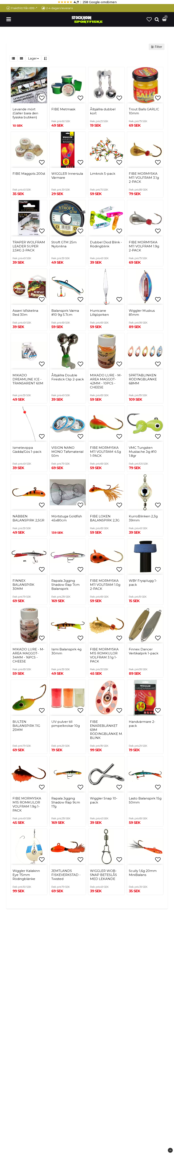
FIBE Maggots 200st (29, 174)
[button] (149, 19)
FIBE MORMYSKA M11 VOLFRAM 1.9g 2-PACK (144, 246)
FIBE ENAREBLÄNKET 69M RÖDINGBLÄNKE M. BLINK (106, 730)
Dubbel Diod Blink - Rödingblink (106, 244)
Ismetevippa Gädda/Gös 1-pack (27, 450)
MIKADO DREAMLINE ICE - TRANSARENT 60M (28, 379)
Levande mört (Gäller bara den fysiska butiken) (25, 113)
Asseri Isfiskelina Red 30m (25, 313)
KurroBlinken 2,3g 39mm (143, 518)
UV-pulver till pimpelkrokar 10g (65, 724)
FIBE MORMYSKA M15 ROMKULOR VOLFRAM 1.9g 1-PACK (27, 804)
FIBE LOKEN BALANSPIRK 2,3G (104, 518)
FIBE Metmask (63, 109)
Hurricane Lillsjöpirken (99, 313)
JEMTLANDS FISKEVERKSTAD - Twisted (66, 875)
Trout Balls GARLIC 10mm (144, 111)
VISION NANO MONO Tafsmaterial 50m (67, 452)
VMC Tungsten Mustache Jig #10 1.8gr (143, 452)
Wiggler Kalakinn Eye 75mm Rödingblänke (26, 875)
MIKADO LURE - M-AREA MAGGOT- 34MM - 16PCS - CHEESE (28, 655)
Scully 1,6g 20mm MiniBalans (143, 873)
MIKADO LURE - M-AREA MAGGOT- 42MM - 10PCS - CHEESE (106, 381)
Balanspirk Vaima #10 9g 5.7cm (65, 313)
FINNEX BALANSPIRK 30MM (23, 585)
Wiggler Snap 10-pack (103, 800)
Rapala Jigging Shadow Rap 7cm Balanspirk (65, 585)
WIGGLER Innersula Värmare (67, 176)
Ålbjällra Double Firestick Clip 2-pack (67, 377)
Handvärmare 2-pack (142, 724)
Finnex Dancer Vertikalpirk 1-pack (143, 651)
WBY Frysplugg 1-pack (143, 583)
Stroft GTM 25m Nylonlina (64, 244)
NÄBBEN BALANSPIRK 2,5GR (28, 518)
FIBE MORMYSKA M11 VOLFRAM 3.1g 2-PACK (144, 178)
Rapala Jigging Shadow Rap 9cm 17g (65, 802)
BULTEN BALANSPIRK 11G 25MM (26, 726)
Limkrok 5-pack (102, 174)
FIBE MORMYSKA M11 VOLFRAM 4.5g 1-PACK (105, 452)
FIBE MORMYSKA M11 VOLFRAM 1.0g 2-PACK (105, 585)
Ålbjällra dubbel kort (102, 111)
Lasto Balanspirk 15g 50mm (145, 800)
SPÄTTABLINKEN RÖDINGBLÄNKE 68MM (143, 379)
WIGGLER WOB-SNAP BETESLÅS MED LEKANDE (103, 875)
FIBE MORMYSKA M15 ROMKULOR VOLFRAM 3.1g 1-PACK (104, 655)
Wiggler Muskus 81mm (142, 313)
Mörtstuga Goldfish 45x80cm (66, 518)
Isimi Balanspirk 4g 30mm (66, 651)
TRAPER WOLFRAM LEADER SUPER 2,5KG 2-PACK (29, 246)
